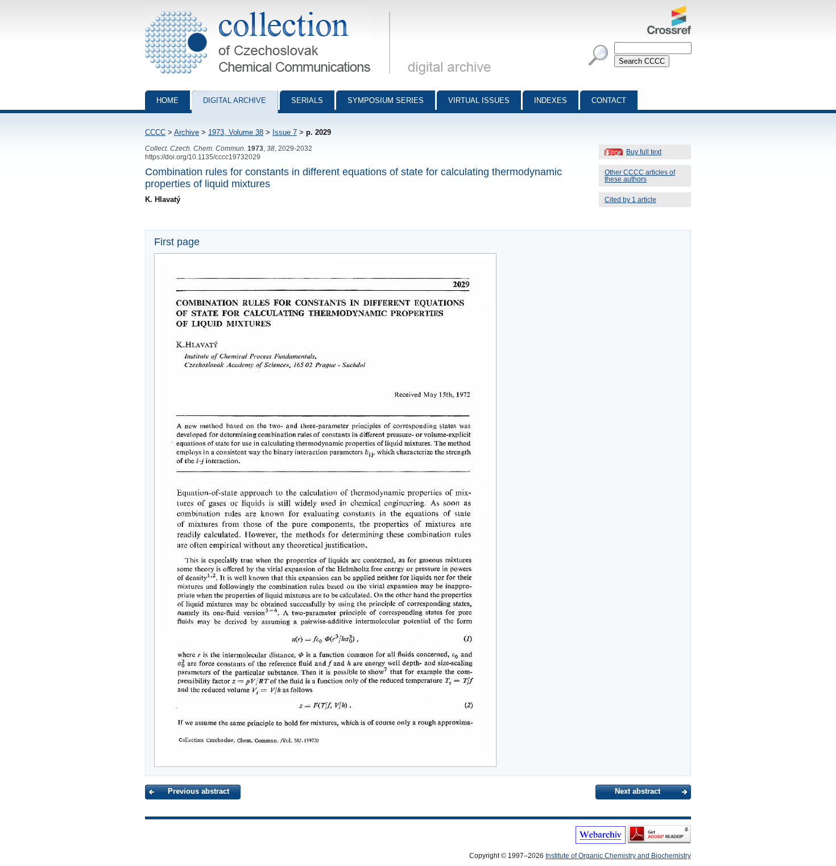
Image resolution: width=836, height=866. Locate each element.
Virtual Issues (479, 100)
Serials (307, 100)
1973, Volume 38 (235, 132)
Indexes (550, 100)
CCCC (155, 132)
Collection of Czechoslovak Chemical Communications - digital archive (271, 10)
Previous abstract (198, 791)
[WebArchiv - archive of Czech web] (601, 841)
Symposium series (385, 100)
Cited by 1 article (630, 199)
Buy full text (643, 152)
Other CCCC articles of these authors (640, 176)
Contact (608, 100)
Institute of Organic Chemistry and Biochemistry (618, 855)
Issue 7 (284, 132)
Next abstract (637, 791)
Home (167, 100)
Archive (186, 132)
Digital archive (234, 100)
